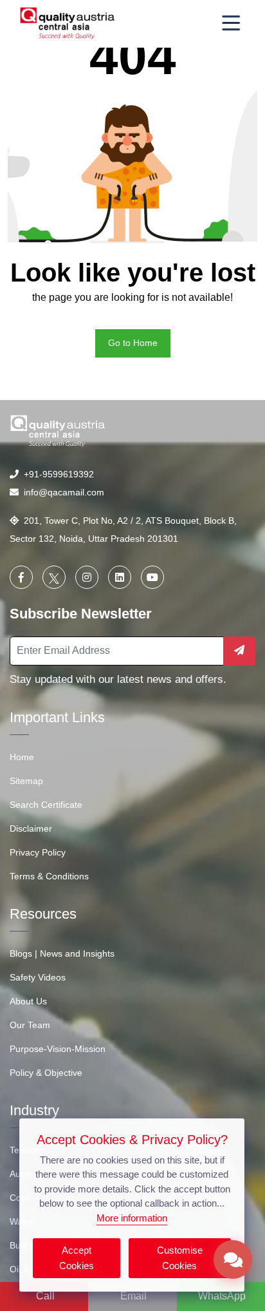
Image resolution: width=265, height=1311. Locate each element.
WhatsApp (222, 1295)
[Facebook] (21, 577)
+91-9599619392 (56, 474)
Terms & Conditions (49, 876)
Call (45, 1295)
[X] (54, 577)
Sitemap (26, 781)
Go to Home (133, 343)
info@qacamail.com (61, 492)
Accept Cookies (76, 1258)
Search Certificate (46, 804)
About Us (28, 1001)
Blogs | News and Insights (62, 953)
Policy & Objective (46, 1072)
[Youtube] (152, 577)
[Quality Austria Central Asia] (67, 23)
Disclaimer (31, 828)
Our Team (30, 1025)
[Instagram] (86, 577)
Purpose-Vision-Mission (57, 1049)
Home (22, 757)
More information (131, 1217)
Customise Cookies (180, 1258)
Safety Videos (38, 977)
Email (133, 1295)
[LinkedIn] (119, 577)
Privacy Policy (38, 852)
